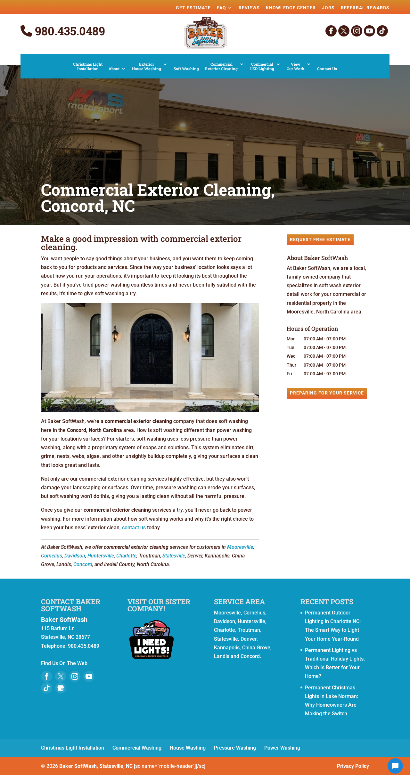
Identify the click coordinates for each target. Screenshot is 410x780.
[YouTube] (369, 31)
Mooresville (240, 547)
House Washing (188, 748)
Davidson (74, 556)
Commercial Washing (136, 748)
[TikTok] (46, 688)
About (114, 68)
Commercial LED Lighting (262, 66)
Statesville (173, 556)
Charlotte (126, 556)
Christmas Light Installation (87, 66)
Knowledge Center (291, 7)
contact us (134, 527)
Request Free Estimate (320, 239)
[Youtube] (88, 676)
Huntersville (100, 556)
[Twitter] (343, 31)
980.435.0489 (68, 31)
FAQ (221, 7)
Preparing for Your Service (327, 392)
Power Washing (282, 748)
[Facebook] (331, 31)
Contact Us (327, 68)
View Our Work (296, 66)
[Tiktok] (382, 31)
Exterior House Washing (146, 66)
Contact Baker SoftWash (70, 605)
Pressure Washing (235, 748)
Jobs (328, 7)
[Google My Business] (60, 688)
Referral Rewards (365, 7)
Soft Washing (186, 68)
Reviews (249, 7)
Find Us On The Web (64, 663)
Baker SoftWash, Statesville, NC (96, 766)
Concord (82, 564)
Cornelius (51, 556)
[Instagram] (356, 31)
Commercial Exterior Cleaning (221, 66)
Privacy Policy (353, 766)
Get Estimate (193, 7)
